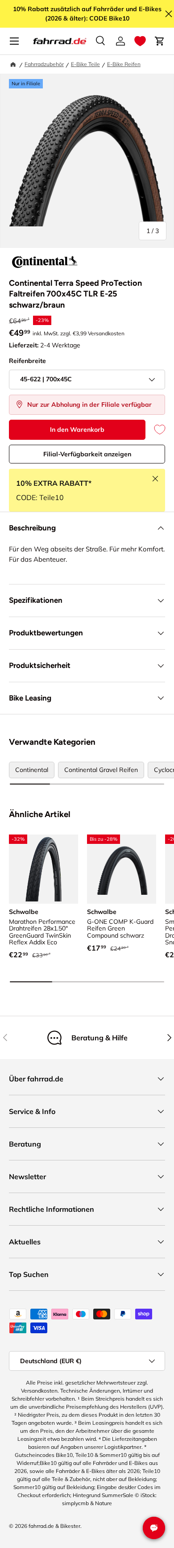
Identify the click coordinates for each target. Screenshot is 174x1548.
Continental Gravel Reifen (101, 770)
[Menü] (14, 41)
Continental (31, 770)
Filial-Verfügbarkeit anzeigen (87, 454)
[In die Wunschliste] (155, 430)
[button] (140, 41)
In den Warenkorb (77, 430)
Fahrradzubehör (44, 64)
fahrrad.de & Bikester (54, 1526)
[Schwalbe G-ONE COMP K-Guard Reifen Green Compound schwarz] (121, 869)
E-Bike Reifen (124, 64)
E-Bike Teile (85, 64)
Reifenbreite (27, 361)
